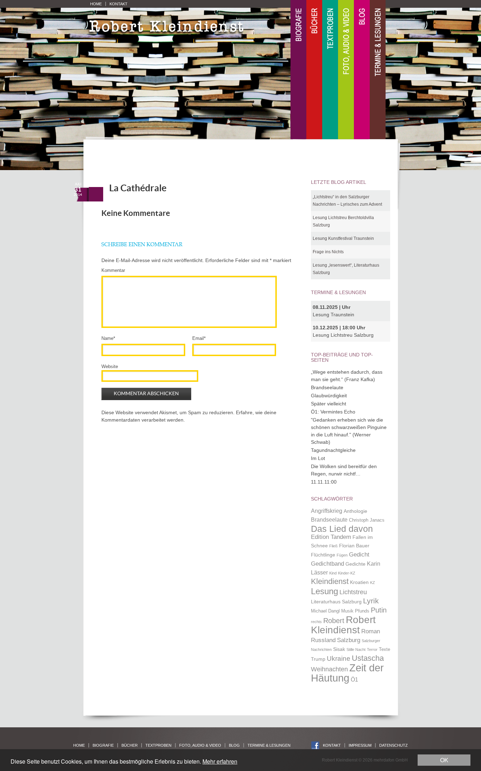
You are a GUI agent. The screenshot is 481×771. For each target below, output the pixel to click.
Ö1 (354, 680)
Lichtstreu (353, 592)
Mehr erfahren (219, 761)
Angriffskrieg (326, 511)
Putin (379, 610)
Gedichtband (327, 563)
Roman (370, 631)
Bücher (314, 70)
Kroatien (359, 582)
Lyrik (371, 601)
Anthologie (355, 511)
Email (199, 338)
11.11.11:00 (324, 482)
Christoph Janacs (367, 520)
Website (109, 366)
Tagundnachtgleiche (333, 450)
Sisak (339, 649)
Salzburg (348, 640)
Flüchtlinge (323, 555)
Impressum (360, 745)
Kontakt (118, 4)
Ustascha (368, 658)
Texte (384, 649)
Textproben (330, 70)
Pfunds (362, 611)
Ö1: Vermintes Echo (333, 412)
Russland (323, 640)
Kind (333, 573)
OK (444, 760)
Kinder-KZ (346, 573)
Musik (347, 611)
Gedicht (359, 554)
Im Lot (318, 458)
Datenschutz (393, 745)
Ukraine (338, 658)
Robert (333, 620)
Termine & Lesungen (378, 70)
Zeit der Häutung (347, 673)
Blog (362, 70)
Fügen (342, 555)
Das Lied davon (342, 529)
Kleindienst (330, 581)
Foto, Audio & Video (346, 70)
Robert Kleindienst (343, 625)
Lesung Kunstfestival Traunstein (343, 238)
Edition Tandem (331, 537)
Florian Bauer (354, 545)
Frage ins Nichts (328, 251)
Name (108, 338)
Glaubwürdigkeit (329, 395)
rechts (316, 622)
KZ (372, 582)
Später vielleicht (328, 403)
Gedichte (355, 564)
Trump (318, 659)
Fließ (333, 546)
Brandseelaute (327, 387)
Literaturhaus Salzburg (336, 601)
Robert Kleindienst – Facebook (315, 745)
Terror (372, 649)
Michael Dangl (325, 611)
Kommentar (113, 270)
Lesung (324, 591)
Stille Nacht (356, 649)
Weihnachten (329, 669)
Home (96, 4)
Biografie (298, 70)
